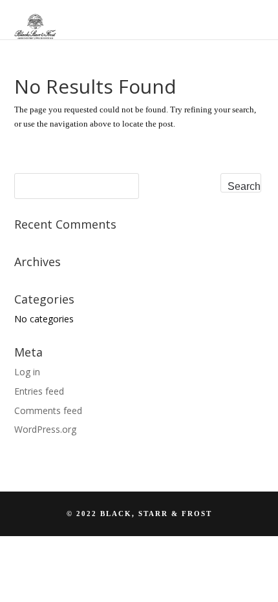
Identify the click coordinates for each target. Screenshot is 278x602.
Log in (27, 372)
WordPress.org (45, 429)
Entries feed (39, 391)
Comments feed (48, 410)
